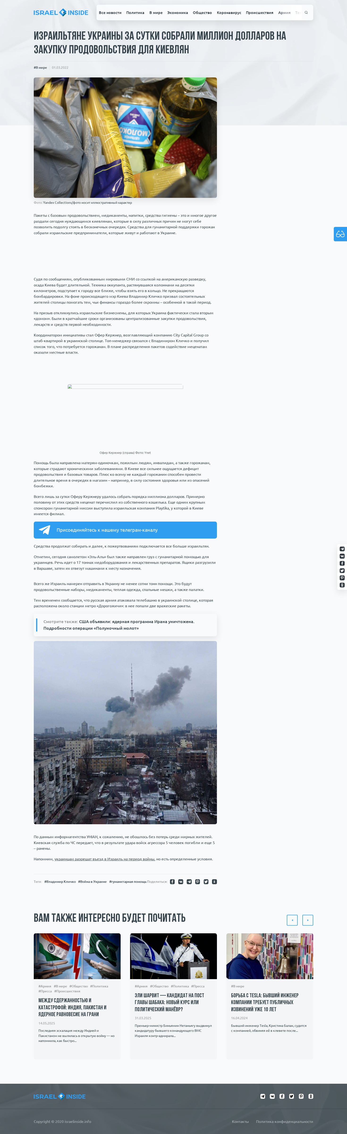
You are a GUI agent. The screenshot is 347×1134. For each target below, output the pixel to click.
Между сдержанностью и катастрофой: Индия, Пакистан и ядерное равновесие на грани (72, 1008)
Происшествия (259, 12)
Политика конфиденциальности (284, 1121)
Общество (202, 12)
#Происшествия (67, 991)
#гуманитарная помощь (128, 881)
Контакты (240, 1121)
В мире (156, 12)
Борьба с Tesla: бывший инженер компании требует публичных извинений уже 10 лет (265, 1003)
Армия (284, 12)
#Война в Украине (92, 881)
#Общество (78, 986)
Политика (135, 12)
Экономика (177, 12)
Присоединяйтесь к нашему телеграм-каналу (107, 530)
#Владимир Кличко (60, 881)
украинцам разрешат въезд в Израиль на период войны (104, 859)
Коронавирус (229, 12)
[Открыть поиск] (306, 12)
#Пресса (45, 991)
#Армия (44, 986)
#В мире (40, 67)
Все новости (110, 12)
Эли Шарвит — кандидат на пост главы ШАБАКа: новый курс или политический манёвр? (169, 1003)
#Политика (99, 986)
